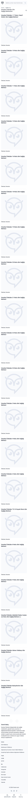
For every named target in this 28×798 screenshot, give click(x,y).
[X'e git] (11, 791)
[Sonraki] (17, 721)
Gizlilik (2, 758)
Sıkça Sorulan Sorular (6, 777)
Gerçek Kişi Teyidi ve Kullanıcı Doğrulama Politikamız (12, 752)
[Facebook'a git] (16, 791)
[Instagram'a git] (14, 791)
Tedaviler (3, 782)
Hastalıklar (3, 779)
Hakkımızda (3, 766)
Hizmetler (3, 772)
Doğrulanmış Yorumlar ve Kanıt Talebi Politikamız (12, 749)
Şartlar (2, 761)
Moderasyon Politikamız (6, 747)
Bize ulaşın (3, 774)
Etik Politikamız (4, 744)
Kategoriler (3, 769)
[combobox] (16, 3)
